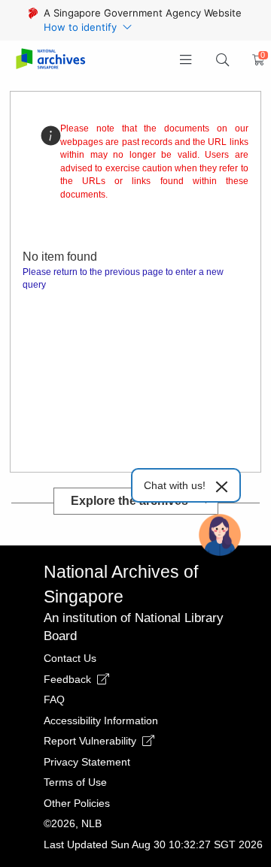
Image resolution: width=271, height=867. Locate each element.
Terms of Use (75, 782)
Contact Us (70, 658)
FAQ (54, 699)
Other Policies (77, 803)
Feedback (69, 679)
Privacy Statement (87, 762)
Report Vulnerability (91, 741)
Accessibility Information (101, 720)
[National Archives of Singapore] (50, 60)
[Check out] (256, 60)
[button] (186, 60)
